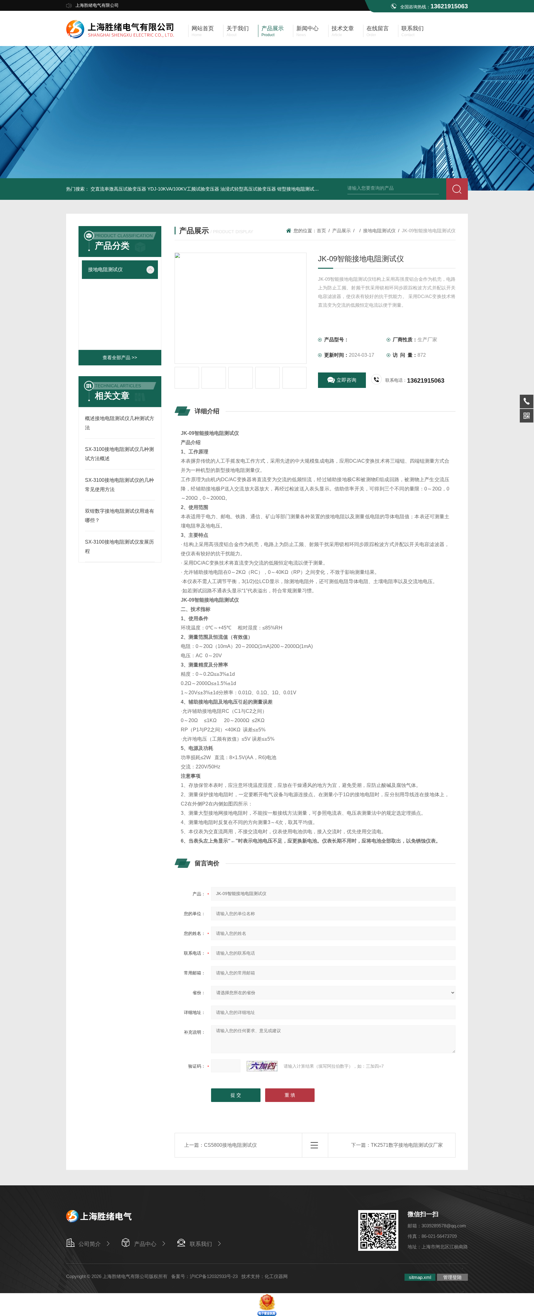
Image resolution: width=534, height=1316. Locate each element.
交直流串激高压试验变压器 (118, 188)
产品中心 (145, 1244)
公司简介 (89, 1244)
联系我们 (201, 1244)
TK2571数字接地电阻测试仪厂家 (407, 1145)
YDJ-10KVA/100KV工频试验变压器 (183, 188)
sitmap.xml (420, 1277)
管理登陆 (452, 1277)
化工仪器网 (276, 1276)
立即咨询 (346, 380)
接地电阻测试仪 (105, 269)
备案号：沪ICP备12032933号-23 (204, 1276)
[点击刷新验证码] (262, 1066)
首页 (321, 230)
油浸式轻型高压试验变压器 (248, 188)
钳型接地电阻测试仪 (298, 188)
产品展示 (341, 230)
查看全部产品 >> (120, 357)
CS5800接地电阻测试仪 (230, 1145)
